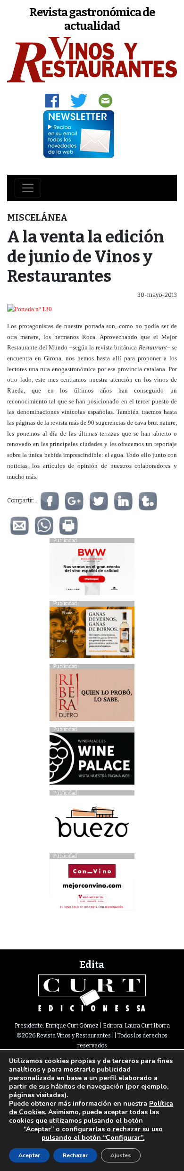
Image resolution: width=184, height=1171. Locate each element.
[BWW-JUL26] (92, 572)
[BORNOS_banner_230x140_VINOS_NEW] (92, 635)
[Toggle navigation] (28, 188)
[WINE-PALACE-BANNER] (92, 761)
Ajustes (120, 1155)
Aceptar (29, 1155)
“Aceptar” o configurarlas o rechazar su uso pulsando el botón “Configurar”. (93, 1133)
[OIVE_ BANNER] (92, 887)
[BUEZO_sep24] (92, 824)
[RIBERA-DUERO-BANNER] (92, 698)
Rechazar (75, 1155)
